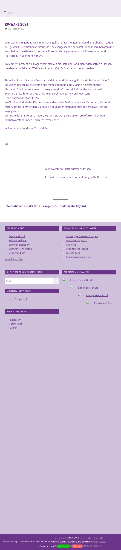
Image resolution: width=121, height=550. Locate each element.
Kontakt (13, 327)
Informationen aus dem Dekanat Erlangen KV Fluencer (75, 177)
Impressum (15, 319)
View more (97, 541)
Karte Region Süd (14, 259)
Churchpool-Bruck (104, 303)
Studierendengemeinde (79, 256)
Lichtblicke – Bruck (88, 287)
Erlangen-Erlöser (18, 240)
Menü (10, 13)
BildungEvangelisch (76, 240)
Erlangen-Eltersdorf (19, 244)
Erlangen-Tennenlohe (20, 248)
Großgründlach (17, 252)
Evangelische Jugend (77, 248)
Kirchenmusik (73, 252)
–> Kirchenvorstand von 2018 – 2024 (26, 128)
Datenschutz (15, 323)
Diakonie (71, 244)
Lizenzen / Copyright (16, 299)
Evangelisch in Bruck (81, 280)
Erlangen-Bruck (17, 236)
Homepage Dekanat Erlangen (82, 236)
